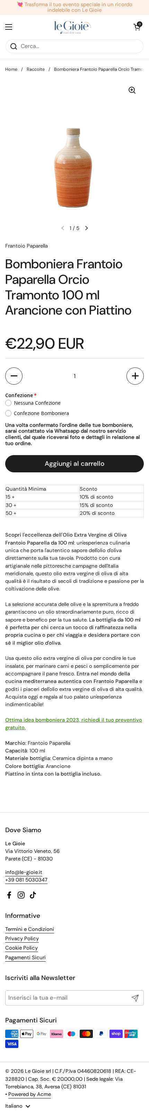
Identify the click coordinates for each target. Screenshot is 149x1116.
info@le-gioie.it (23, 872)
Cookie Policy (21, 947)
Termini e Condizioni (29, 929)
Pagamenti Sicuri (25, 957)
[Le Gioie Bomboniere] (73, 27)
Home (11, 69)
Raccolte (36, 69)
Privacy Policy (22, 938)
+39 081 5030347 (26, 879)
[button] (14, 376)
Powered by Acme (29, 1094)
